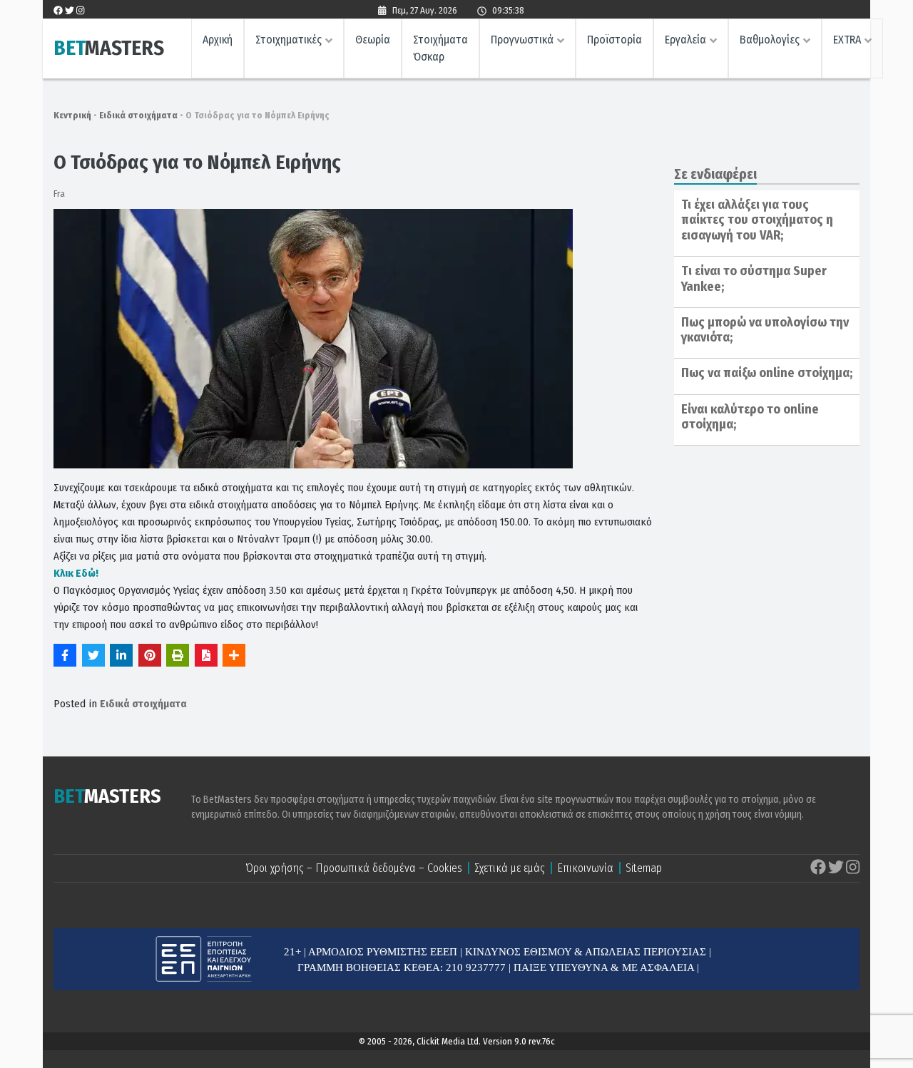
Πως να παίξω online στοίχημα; (766, 373)
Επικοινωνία (585, 868)
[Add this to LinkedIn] (121, 655)
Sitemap (644, 868)
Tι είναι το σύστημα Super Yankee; (754, 278)
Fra (59, 193)
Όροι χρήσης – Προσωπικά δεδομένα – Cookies (353, 868)
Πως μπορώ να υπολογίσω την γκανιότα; (765, 330)
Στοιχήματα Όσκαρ (440, 48)
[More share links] (234, 655)
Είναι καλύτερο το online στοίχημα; (750, 417)
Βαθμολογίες (770, 39)
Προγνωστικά (522, 39)
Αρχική (218, 39)
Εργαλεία (685, 39)
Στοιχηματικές (288, 39)
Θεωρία (372, 39)
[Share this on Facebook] (64, 655)
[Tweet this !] (93, 655)
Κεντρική (72, 115)
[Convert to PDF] (206, 655)
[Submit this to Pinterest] (149, 655)
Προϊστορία (614, 39)
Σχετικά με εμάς (509, 868)
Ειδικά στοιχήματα (138, 115)
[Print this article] (177, 655)
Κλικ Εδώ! (75, 573)
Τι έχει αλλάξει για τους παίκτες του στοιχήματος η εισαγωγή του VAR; (757, 220)
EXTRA (847, 39)
